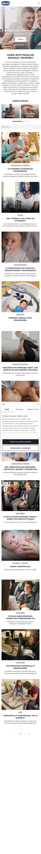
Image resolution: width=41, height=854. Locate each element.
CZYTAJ (20, 39)
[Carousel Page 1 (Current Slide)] (19, 44)
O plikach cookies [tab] (33, 409)
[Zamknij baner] (38, 404)
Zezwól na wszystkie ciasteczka (20, 442)
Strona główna (5, 8)
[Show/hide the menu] (39, 3)
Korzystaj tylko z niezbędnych (20, 448)
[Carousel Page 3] (27, 121)
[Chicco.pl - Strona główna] (5, 3)
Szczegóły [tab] (19, 409)
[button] (8, 127)
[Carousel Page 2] (26, 44)
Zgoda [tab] (7, 409)
